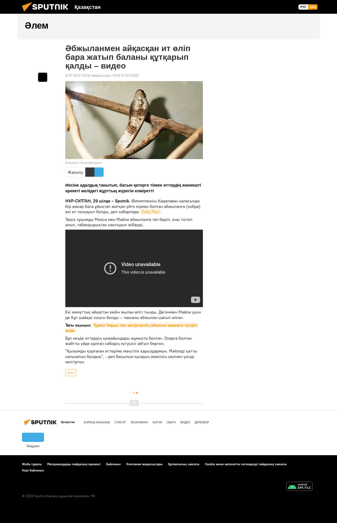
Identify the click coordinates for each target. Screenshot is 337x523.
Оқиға (171, 422)
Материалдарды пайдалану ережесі (74, 464)
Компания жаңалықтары (144, 464)
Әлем (70, 372)
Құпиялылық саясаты (183, 464)
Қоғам (157, 422)
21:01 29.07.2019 (77, 75)
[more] (42, 77)
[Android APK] (299, 487)
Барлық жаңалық (97, 422)
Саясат (120, 422)
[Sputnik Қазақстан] (47, 13)
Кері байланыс (33, 470)
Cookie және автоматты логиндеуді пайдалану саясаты (246, 464)
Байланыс (113, 464)
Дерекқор (202, 422)
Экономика (139, 422)
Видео (185, 422)
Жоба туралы (32, 464)
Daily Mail (150, 211)
